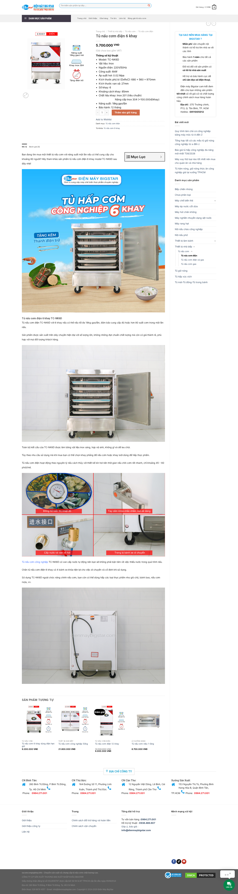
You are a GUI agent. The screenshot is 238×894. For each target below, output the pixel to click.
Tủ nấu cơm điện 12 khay (107, 744)
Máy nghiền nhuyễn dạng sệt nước (193, 217)
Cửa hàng (104, 18)
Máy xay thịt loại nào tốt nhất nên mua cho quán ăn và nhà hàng (195, 161)
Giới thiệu (93, 18)
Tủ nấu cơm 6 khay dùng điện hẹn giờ (38, 744)
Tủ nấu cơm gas (188, 264)
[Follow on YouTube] (184, 861)
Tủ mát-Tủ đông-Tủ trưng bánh (191, 282)
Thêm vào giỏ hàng (126, 112)
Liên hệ (122, 18)
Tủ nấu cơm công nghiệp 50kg (73, 744)
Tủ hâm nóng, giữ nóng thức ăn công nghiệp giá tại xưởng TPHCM (194, 170)
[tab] (24, 147)
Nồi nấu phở (181, 235)
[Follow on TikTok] (178, 861)
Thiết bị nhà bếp (183, 246)
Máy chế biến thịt (184, 200)
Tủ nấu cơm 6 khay (112, 128)
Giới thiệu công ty (31, 826)
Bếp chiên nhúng (184, 189)
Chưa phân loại (183, 194)
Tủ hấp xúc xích (183, 276)
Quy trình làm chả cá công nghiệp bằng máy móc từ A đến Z (193, 133)
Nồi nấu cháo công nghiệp (189, 229)
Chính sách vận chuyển (84, 826)
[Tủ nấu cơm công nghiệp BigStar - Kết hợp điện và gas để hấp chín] (38, 7)
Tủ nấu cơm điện (189, 255)
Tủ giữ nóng (181, 270)
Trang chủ (81, 18)
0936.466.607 (147, 823)
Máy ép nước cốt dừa (186, 206)
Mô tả (24, 147)
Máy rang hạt (182, 223)
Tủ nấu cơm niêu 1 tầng (143, 744)
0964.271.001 (39, 793)
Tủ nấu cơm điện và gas (192, 260)
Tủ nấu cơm (183, 251)
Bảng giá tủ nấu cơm (137, 18)
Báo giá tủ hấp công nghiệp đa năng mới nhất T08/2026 (194, 152)
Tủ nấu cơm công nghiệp (35, 561)
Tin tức (113, 18)
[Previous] (22, 731)
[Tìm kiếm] (149, 5)
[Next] (164, 731)
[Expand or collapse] (161, 157)
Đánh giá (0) (34, 147)
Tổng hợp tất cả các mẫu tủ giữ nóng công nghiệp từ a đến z (194, 142)
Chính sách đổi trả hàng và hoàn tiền (91, 820)
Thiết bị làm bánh (184, 240)
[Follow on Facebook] (173, 861)
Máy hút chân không (186, 212)
